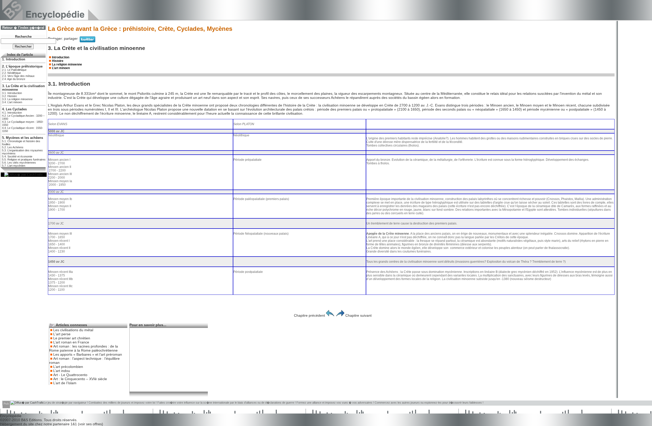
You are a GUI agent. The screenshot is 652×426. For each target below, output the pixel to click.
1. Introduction (13, 59)
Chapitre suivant (358, 315)
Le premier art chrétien (71, 338)
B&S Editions (31, 420)
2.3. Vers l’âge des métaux (18, 75)
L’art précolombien (68, 367)
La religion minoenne (67, 64)
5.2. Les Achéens (12, 147)
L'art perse (62, 334)
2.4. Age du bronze (13, 79)
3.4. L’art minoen (12, 102)
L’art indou (61, 371)
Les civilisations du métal (73, 330)
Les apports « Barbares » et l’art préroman (87, 354)
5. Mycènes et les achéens (22, 138)
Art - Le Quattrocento (70, 375)
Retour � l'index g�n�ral (23, 28)
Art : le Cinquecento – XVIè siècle (80, 379)
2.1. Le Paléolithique (14, 69)
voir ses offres (90, 424)
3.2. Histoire (9, 96)
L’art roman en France (71, 342)
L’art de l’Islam (64, 383)
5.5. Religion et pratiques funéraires (24, 159)
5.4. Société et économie (17, 156)
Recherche (23, 36)
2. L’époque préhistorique (22, 66)
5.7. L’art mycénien (13, 165)
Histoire (57, 61)
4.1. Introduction (12, 112)
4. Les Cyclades (14, 109)
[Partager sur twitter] (87, 41)
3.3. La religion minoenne (17, 99)
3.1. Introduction (12, 93)
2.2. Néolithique (11, 72)
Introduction (60, 57)
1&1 (74, 424)
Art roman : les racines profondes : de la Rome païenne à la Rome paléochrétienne (83, 348)
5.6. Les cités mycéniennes (19, 162)
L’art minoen (61, 68)
